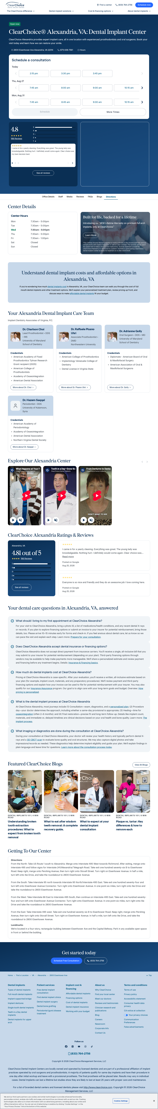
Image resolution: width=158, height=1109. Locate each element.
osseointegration (24, 714)
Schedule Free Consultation (66, 961)
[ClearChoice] (15, 5)
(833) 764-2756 (97, 961)
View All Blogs (141, 765)
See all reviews (43, 173)
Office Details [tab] (48, 196)
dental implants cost (57, 286)
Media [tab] (69, 196)
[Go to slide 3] (18, 163)
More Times (113, 112)
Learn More (90, 235)
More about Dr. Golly (119, 387)
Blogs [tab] (99, 196)
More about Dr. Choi (22, 387)
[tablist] (79, 197)
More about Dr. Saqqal (23, 447)
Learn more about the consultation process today (86, 747)
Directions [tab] (111, 197)
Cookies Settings (121, 1101)
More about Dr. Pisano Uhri (73, 387)
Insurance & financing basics (83, 662)
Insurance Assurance (41, 688)
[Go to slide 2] (15, 163)
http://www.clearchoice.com (98, 1087)
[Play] (13, 520)
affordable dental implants (82, 293)
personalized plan (119, 706)
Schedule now (144, 5)
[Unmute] (20, 520)
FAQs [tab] (90, 196)
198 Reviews (16, 138)
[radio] (34, 73)
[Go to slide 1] (12, 163)
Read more (68, 556)
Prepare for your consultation (86, 637)
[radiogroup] (79, 73)
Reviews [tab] (80, 196)
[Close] (154, 1101)
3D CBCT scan (34, 739)
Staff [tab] (60, 196)
